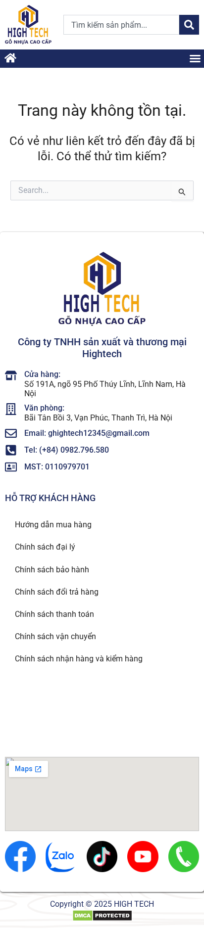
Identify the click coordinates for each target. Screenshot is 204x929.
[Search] (189, 25)
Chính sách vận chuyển (55, 636)
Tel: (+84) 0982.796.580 (66, 450)
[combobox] (121, 25)
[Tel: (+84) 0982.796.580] (11, 450)
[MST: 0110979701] (11, 467)
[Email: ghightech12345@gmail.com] (11, 433)
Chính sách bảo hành (52, 569)
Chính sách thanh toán (54, 614)
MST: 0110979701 (57, 466)
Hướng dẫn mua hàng (53, 524)
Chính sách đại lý (45, 547)
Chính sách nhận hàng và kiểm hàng (79, 658)
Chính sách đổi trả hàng (57, 592)
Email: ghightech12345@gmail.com (87, 433)
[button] (195, 58)
